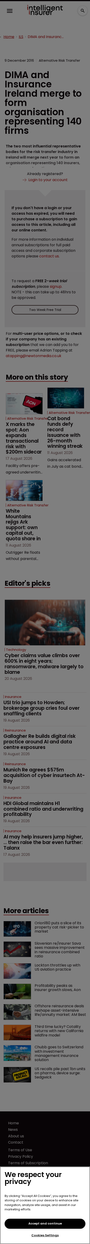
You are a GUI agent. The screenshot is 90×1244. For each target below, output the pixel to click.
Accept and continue (45, 1223)
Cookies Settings (45, 1235)
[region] (45, 1205)
